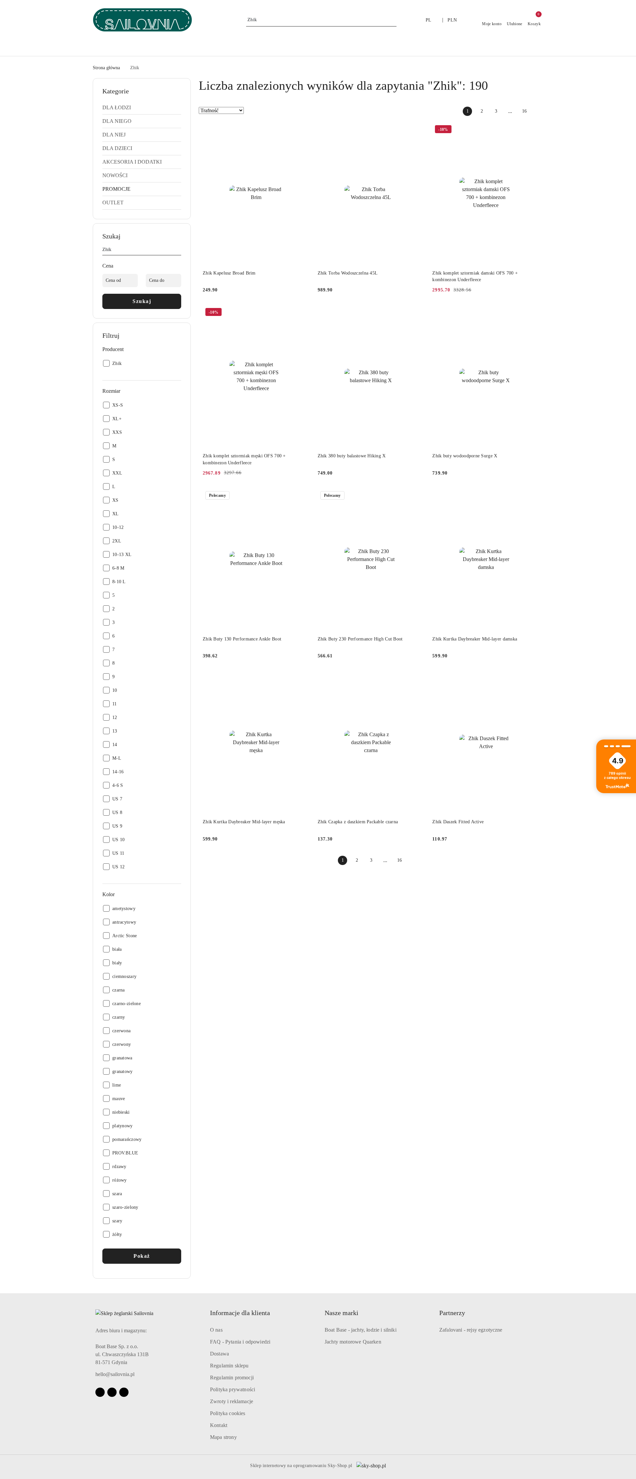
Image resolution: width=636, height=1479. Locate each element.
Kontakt (218, 1425)
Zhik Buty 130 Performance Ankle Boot (242, 639)
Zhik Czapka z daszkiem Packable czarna (358, 821)
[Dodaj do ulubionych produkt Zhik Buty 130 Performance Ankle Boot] (302, 496)
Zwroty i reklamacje (231, 1401)
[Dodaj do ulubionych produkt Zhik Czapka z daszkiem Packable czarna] (417, 679)
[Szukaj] (178, 251)
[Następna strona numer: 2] (538, 111)
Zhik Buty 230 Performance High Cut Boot (360, 639)
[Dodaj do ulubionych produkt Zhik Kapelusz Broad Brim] (302, 130)
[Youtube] (112, 1392)
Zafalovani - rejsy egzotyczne (471, 1330)
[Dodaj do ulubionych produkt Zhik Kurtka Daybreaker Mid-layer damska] (532, 496)
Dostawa (219, 1353)
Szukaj (141, 301)
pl (429, 20)
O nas (216, 1330)
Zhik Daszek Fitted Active (458, 821)
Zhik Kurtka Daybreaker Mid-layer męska (244, 821)
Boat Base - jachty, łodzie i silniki (361, 1330)
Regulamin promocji (232, 1377)
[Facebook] (100, 1392)
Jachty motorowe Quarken (353, 1342)
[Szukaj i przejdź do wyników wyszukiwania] (393, 20)
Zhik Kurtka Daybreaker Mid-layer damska (474, 639)
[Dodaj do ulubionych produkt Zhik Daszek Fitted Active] (532, 679)
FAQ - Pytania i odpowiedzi (240, 1342)
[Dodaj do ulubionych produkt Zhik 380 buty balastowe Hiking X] (417, 313)
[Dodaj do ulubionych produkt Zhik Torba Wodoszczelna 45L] (417, 130)
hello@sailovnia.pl (114, 1374)
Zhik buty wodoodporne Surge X (464, 455)
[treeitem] (141, 107)
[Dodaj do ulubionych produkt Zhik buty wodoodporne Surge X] (532, 313)
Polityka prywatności (232, 1389)
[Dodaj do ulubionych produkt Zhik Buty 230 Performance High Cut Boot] (417, 496)
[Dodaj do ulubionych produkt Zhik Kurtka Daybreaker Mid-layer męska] (302, 679)
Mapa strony (223, 1437)
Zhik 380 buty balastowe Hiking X (352, 455)
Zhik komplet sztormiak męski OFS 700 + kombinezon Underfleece (244, 459)
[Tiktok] (124, 1392)
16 (524, 111)
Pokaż (141, 1256)
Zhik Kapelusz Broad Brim (229, 273)
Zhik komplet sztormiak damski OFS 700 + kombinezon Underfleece (475, 276)
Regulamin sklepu (229, 1365)
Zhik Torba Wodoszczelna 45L (348, 273)
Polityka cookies (227, 1413)
